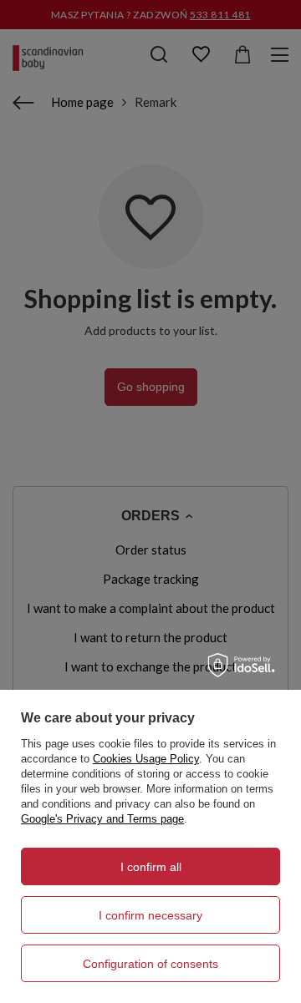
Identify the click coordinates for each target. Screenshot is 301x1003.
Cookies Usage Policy (146, 758)
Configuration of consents (150, 963)
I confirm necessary (150, 915)
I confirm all (150, 867)
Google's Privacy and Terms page (102, 819)
